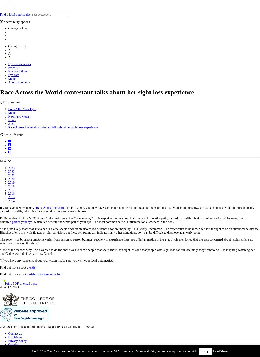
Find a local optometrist (15, 14)
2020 (11, 179)
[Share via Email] (9, 152)
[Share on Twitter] (9, 145)
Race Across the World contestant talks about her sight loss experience (53, 127)
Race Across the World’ (51, 207)
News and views (18, 116)
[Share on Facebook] (9, 141)
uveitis (31, 267)
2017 (11, 190)
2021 (11, 175)
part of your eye (22, 222)
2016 (11, 193)
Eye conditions (17, 71)
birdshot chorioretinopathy (44, 274)
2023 (11, 123)
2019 (11, 182)
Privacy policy (17, 341)
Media (12, 78)
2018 (11, 186)
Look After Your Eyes (22, 109)
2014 (11, 201)
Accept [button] (205, 351)
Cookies (13, 344)
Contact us (15, 333)
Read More (220, 351)
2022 (11, 171)
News (12, 120)
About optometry (19, 82)
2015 (11, 197)
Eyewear (14, 67)
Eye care (13, 75)
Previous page (11, 102)
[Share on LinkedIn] (9, 148)
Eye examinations (19, 64)
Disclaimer (15, 337)
